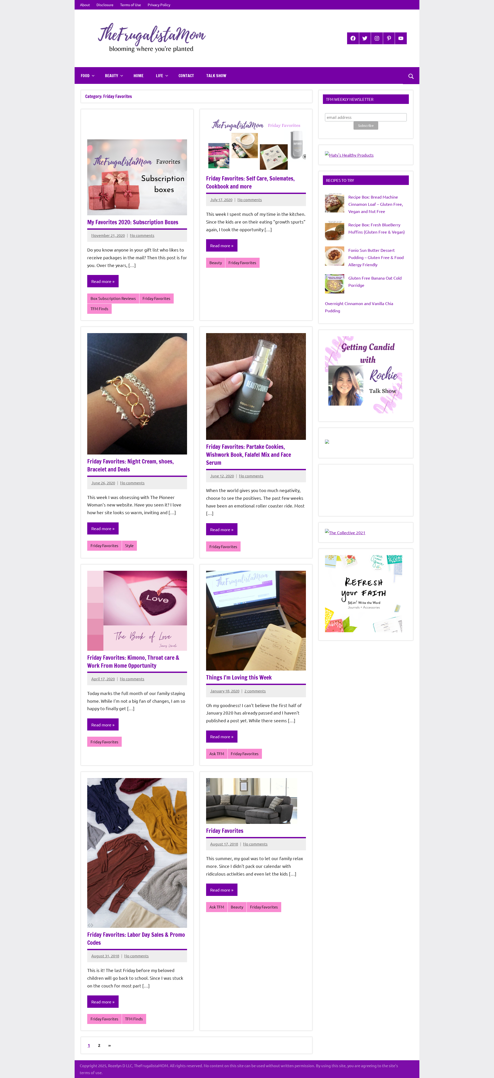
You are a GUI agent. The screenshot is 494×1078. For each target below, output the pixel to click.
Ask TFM (216, 753)
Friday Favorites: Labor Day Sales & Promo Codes (136, 939)
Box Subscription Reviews (113, 298)
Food (85, 75)
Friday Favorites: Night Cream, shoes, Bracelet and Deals (130, 465)
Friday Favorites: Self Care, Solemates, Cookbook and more (250, 182)
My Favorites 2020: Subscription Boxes (132, 222)
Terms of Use (130, 4)
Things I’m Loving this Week (239, 677)
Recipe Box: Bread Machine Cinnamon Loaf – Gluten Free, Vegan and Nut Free (375, 204)
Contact (186, 75)
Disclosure (104, 4)
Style (129, 545)
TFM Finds (99, 308)
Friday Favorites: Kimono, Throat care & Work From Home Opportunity (133, 662)
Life (159, 75)
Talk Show (216, 75)
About (85, 4)
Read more (101, 281)
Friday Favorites (156, 298)
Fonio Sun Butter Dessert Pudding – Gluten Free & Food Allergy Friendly (376, 257)
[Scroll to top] (483, 1067)
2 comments (255, 690)
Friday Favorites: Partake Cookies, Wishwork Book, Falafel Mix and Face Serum (248, 455)
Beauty (111, 75)
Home (139, 75)
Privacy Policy (159, 4)
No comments (142, 235)
